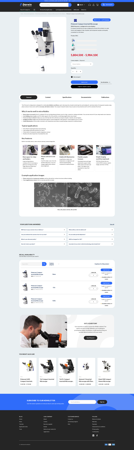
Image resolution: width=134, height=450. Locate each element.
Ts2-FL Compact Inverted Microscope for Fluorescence (66, 380)
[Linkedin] (93, 435)
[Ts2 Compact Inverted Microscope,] (47, 366)
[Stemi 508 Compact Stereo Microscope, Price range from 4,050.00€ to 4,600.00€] (106, 366)
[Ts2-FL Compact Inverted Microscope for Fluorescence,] (67, 366)
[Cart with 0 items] (97, 4)
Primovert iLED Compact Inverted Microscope (26, 380)
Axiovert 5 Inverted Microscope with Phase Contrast (86, 380)
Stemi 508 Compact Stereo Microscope (104, 380)
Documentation (86, 97)
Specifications (67, 97)
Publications (105, 97)
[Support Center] (89, 4)
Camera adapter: (78, 60)
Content (48, 97)
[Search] (70, 5)
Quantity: (73, 68)
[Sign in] (93, 4)
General (28, 97)
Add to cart (106, 270)
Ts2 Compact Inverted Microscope (47, 380)
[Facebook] (97, 435)
